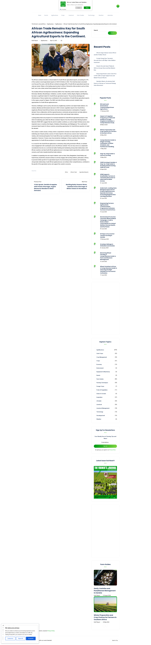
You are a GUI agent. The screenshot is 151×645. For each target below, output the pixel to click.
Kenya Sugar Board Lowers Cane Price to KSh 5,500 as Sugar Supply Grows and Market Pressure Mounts (105, 75)
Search (96, 30)
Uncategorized (100, 415)
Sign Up (105, 446)
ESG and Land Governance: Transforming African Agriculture (107, 106)
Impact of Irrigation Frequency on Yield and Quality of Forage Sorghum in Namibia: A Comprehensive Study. (107, 119)
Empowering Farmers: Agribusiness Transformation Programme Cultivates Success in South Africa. (107, 206)
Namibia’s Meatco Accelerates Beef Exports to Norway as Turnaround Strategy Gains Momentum (105, 83)
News (39, 15)
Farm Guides (80, 15)
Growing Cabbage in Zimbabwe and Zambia (107, 245)
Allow (87, 8)
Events (46, 15)
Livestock (71, 15)
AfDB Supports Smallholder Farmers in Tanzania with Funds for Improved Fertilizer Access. (107, 178)
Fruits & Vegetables (102, 390)
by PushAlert (63, 9)
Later (78, 8)
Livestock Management (102, 408)
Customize (10, 638)
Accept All (30, 638)
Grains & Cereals (101, 393)
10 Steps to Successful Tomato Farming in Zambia (107, 235)
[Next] (107, 626)
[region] (20, 633)
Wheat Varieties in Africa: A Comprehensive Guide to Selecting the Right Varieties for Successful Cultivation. (108, 270)
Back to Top (115, 640)
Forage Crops (100, 386)
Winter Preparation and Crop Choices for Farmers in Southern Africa (108, 131)
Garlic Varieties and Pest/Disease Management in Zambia (105, 590)
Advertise (110, 15)
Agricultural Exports (83, 172)
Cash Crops (99, 353)
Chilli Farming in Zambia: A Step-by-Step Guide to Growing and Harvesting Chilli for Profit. (108, 165)
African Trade (74, 172)
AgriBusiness (44, 40)
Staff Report (35, 40)
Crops (62, 15)
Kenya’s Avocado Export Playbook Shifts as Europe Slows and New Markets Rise (104, 68)
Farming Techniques (102, 382)
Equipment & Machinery (103, 371)
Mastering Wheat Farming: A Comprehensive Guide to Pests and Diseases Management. (108, 256)
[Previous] (104, 626)
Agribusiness (54, 15)
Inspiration (99, 397)
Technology (91, 15)
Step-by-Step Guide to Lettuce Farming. (107, 154)
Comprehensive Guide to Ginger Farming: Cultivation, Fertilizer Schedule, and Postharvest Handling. (108, 143)
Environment (99, 368)
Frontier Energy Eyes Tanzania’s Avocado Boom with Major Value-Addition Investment (105, 60)
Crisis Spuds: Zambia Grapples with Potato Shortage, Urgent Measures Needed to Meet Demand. (45, 187)
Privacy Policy (112, 449)
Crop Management (101, 357)
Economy (99, 364)
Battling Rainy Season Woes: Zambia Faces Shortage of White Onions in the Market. (76, 186)
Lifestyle (98, 401)
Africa (66, 172)
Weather (101, 15)
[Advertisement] (105, 308)
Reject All (20, 638)
